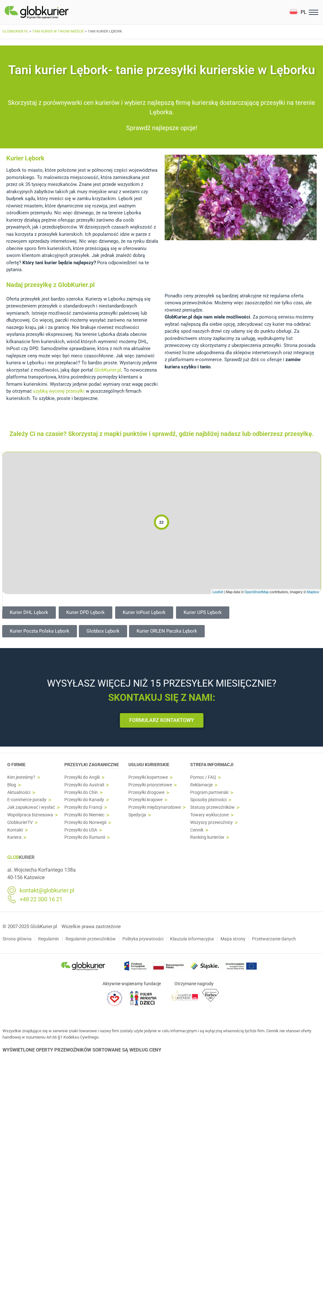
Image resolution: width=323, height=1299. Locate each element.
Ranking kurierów (207, 837)
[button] (298, 12)
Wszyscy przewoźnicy (211, 822)
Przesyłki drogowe (146, 792)
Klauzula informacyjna (192, 939)
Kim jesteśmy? (21, 777)
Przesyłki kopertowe (148, 777)
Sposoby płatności (208, 799)
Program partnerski (209, 792)
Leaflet (218, 591)
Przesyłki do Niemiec (84, 815)
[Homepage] (51, 12)
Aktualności (18, 792)
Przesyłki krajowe (145, 799)
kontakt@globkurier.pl (47, 890)
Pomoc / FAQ (203, 777)
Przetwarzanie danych (274, 939)
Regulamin (48, 939)
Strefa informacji (211, 764)
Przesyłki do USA (80, 830)
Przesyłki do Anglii (82, 777)
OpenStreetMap (256, 591)
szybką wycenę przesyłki (59, 391)
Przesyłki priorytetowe (150, 785)
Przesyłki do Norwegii (85, 822)
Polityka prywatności (142, 939)
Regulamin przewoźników (91, 939)
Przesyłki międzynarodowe (154, 807)
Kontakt (15, 830)
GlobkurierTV (20, 822)
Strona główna (17, 939)
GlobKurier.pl (107, 370)
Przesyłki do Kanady (84, 799)
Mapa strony (232, 939)
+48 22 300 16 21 (41, 899)
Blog (11, 785)
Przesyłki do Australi (84, 785)
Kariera (14, 837)
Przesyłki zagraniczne (91, 764)
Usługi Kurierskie (148, 764)
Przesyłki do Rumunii (84, 837)
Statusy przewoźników (212, 807)
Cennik (196, 830)
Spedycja (137, 815)
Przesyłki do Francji (83, 807)
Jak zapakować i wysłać (31, 807)
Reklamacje (201, 785)
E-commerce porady (26, 799)
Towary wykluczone (209, 815)
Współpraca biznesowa (30, 815)
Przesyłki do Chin (81, 792)
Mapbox (313, 591)
